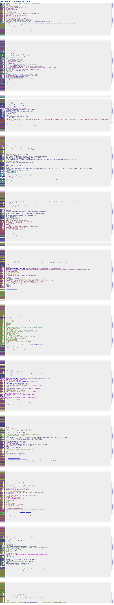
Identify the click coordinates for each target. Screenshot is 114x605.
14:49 (112, 163)
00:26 (112, 6)
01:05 (112, 56)
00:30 (112, 15)
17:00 (112, 291)
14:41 (112, 148)
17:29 (112, 315)
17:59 (112, 335)
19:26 (112, 404)
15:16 (112, 213)
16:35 (112, 285)
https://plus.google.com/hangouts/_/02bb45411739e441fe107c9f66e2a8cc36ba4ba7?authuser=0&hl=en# (26, 255)
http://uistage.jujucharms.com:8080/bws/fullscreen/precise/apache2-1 (15, 383)
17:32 (112, 317)
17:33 (112, 319)
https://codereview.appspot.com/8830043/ (18, 181)
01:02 (112, 48)
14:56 (112, 179)
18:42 (112, 345)
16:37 (112, 286)
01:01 (112, 43)
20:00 (112, 474)
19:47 (112, 458)
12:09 (112, 103)
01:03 (112, 52)
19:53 (112, 459)
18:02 (112, 337)
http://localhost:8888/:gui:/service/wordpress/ (36, 344)
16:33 (112, 281)
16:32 (112, 278)
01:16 (112, 77)
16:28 (112, 268)
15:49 (112, 235)
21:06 (112, 557)
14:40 (112, 147)
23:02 (112, 596)
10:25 (112, 99)
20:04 (112, 489)
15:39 (112, 226)
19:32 (112, 426)
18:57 (112, 363)
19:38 (112, 444)
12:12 (112, 106)
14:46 (112, 158)
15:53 (112, 236)
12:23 (112, 108)
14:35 (112, 144)
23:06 (112, 599)
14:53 (112, 170)
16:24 (112, 261)
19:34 (112, 431)
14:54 (112, 175)
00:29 (112, 8)
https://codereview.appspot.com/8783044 (20, 76)
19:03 (112, 387)
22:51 (112, 590)
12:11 (112, 105)
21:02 (112, 547)
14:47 (112, 159)
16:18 (112, 256)
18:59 (112, 370)
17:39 (112, 320)
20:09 (112, 496)
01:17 (112, 78)
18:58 (112, 365)
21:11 (112, 563)
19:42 (112, 457)
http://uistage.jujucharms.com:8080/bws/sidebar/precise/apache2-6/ (16, 268)
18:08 (112, 343)
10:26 (112, 100)
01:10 (112, 64)
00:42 (112, 21)
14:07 (112, 139)
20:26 (112, 529)
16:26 (112, 264)
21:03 (112, 549)
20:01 (112, 477)
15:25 (112, 217)
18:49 (112, 347)
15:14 (112, 210)
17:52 (112, 330)
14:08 (112, 140)
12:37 (112, 118)
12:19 (112, 107)
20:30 (112, 534)
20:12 (112, 503)
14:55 (112, 178)
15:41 (112, 234)
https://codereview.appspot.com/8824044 (19, 125)
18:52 (112, 349)
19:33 (112, 428)
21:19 (112, 566)
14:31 (112, 141)
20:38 (112, 544)
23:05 (112, 597)
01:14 (112, 71)
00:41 (112, 20)
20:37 (112, 542)
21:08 (112, 559)
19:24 (112, 399)
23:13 (112, 602)
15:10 (112, 195)
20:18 (112, 511)
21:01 (112, 546)
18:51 (112, 348)
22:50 (112, 588)
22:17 (112, 569)
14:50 (112, 166)
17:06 (112, 310)
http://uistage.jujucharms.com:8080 (57, 23)
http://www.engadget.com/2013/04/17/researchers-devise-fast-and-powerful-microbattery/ (18, 313)
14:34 (112, 143)
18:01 (112, 336)
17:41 (112, 326)
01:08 (112, 59)
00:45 (112, 22)
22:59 (112, 595)
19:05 (112, 393)
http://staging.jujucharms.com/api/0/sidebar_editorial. (42, 23)
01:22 (112, 81)
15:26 (112, 219)
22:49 (112, 587)
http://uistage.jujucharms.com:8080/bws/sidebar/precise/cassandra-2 (17, 459)
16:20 (112, 257)
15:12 (112, 202)
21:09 (112, 560)
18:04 (112, 339)
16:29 (112, 269)
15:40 (112, 231)
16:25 (112, 263)
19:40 (112, 450)
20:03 (112, 486)
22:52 (112, 591)
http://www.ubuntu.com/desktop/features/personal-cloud (27, 143)
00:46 (112, 23)
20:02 (112, 481)
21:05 (112, 554)
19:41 (112, 454)
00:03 (112, 3)
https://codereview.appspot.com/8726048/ (14, 458)
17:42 (112, 329)
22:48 (112, 585)
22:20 (112, 570)
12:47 (112, 119)
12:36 (112, 116)
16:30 (112, 270)
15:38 (112, 223)
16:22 (112, 259)
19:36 (112, 437)
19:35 (112, 434)
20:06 (112, 495)
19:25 (112, 402)
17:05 (112, 308)
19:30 (112, 418)
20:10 (112, 498)
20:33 (112, 540)
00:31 (112, 19)
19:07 (112, 397)
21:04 (112, 551)
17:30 (112, 316)
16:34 (112, 282)
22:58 (112, 594)
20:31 (112, 537)
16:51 (112, 288)
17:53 (112, 331)
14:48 (112, 160)
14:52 (112, 168)
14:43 (112, 154)
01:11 (112, 66)
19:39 (112, 447)
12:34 (112, 109)
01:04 (112, 54)
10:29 (112, 102)
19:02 (112, 381)
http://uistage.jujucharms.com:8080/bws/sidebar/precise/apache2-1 (16, 378)
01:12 (112, 67)
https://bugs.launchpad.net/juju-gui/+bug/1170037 (16, 278)
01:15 (112, 74)
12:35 (112, 111)
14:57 (112, 181)
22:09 (112, 568)
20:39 (112, 545)
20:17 (112, 508)
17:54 (112, 332)
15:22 (112, 216)
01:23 (112, 82)
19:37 (112, 439)
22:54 (112, 592)
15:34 (112, 221)
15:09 (112, 194)
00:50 (112, 28)
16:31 (112, 276)
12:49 (112, 123)
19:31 (112, 420)
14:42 (112, 149)
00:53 (112, 29)
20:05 (112, 492)
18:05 (112, 341)
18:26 (112, 344)
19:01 (112, 377)
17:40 (112, 321)
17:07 (112, 311)
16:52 (112, 290)
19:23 (112, 398)
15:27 (112, 220)
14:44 (112, 156)
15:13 (112, 207)
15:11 (112, 200)
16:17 (112, 252)
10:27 (112, 101)
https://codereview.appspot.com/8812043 (19, 70)
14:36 (112, 146)
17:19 (112, 314)
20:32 (112, 539)
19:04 (112, 391)
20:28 (112, 532)
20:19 (112, 516)
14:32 (112, 142)
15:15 (112, 212)
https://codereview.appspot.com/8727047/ (25, 512)
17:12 (112, 313)
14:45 (112, 157)
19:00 (112, 372)
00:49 (112, 24)
